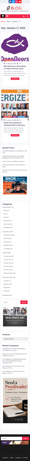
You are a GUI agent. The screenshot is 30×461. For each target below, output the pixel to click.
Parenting (6, 284)
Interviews (6, 242)
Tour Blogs (6, 248)
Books (5, 210)
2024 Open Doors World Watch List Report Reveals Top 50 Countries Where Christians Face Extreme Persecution (15, 67)
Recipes (6, 287)
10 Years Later (7, 256)
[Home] (3, 16)
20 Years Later (7, 263)
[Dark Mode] (24, 16)
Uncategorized (6, 295)
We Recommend (8, 273)
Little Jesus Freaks (7, 277)
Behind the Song (8, 235)
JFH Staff (5, 253)
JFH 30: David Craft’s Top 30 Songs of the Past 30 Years (14, 171)
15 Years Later (7, 259)
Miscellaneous (7, 245)
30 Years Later (7, 269)
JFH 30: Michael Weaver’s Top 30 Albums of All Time (14, 151)
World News (16, 60)
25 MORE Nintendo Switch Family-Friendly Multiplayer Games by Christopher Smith (13, 157)
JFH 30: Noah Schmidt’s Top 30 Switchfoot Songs (13, 165)
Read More (15, 78)
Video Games (7, 224)
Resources (6, 220)
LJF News (6, 280)
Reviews (6, 291)
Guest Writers (6, 231)
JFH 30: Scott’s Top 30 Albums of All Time (13, 161)
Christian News (7, 60)
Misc (15, 116)
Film (5, 214)
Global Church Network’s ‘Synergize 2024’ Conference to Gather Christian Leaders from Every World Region (14, 124)
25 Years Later (7, 266)
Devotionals (7, 238)
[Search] (27, 16)
